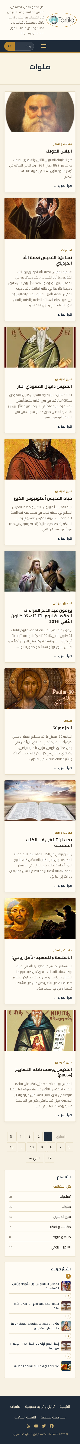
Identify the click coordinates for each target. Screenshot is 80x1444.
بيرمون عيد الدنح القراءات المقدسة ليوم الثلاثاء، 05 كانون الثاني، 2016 (41, 615)
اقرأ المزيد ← (63, 186)
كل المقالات (62, 1186)
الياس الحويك (59, 151)
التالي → (34, 1158)
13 (11, 1147)
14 (49, 1158)
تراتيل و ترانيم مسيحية (40, 1406)
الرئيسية (65, 1406)
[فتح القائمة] (43, 46)
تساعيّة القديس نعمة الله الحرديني (47, 260)
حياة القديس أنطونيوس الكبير (43, 498)
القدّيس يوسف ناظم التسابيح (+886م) (43, 1072)
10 (32, 1147)
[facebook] (51, 1426)
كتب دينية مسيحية (53, 1417)
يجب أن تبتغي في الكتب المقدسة (49, 842)
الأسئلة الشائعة (25, 1417)
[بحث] (9, 46)
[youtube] (36, 1426)
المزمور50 (62, 728)
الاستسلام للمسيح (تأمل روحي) (42, 957)
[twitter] (44, 1426)
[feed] (28, 1426)
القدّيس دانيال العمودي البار (44, 386)
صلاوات (15, 1406)
